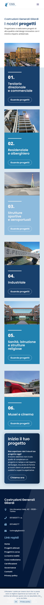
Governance (10, 567)
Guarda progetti (19, 99)
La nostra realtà (11, 556)
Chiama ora (17, 477)
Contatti (8, 571)
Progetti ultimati (12, 548)
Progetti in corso (12, 552)
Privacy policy (10, 575)
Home (7, 544)
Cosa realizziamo (12, 559)
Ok (16, 602)
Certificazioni (10, 563)
